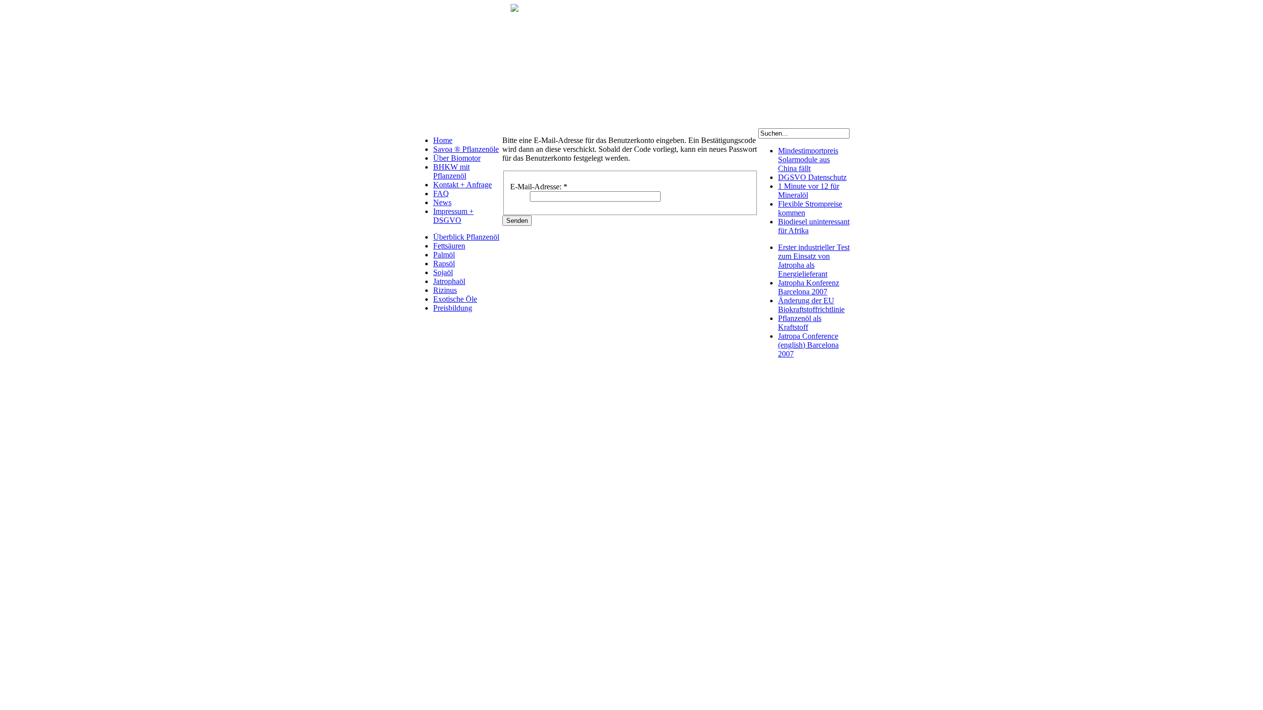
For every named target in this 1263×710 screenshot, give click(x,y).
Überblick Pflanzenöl (466, 237)
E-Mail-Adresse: (538, 186)
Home (442, 140)
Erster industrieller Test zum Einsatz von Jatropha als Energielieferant (814, 260)
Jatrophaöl (449, 281)
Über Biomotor (457, 158)
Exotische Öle (455, 299)
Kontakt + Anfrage (462, 184)
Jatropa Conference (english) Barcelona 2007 (808, 345)
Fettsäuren (449, 246)
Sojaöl (443, 272)
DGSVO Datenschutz (812, 177)
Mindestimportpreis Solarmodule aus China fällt (808, 159)
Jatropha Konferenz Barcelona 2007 (808, 287)
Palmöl (444, 254)
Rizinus (445, 290)
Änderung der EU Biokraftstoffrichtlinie (811, 305)
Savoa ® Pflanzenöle (466, 149)
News (442, 202)
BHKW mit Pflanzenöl (451, 171)
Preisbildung (452, 308)
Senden (517, 220)
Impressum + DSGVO (453, 215)
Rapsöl (444, 263)
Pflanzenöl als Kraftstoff (799, 322)
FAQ (441, 193)
